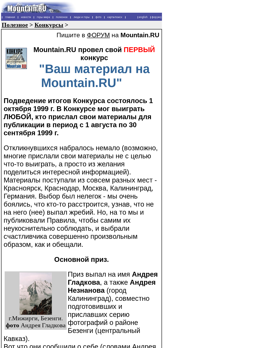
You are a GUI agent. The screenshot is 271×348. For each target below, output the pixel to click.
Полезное (15, 24)
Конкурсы (49, 24)
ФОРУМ (98, 35)
